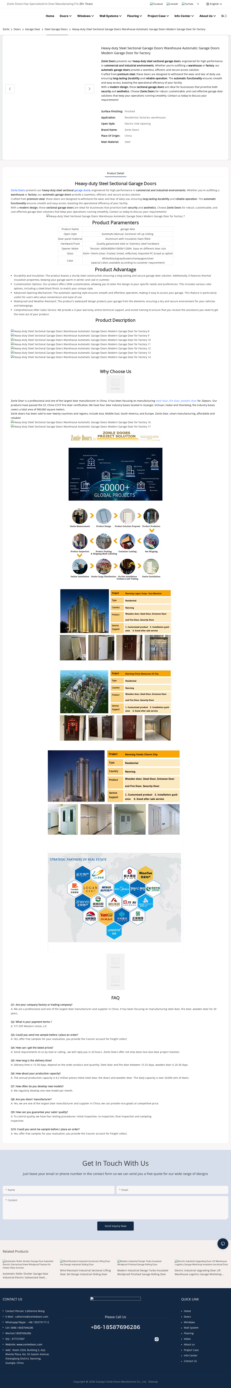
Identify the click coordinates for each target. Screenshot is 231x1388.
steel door (162, 400)
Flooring (189, 1333)
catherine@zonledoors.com (31, 1316)
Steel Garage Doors (56, 29)
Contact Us (190, 1361)
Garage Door (32, 29)
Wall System (191, 1327)
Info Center (190, 1355)
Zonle (6, 29)
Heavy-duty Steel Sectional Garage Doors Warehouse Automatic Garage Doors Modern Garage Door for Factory (138, 29)
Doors (17, 29)
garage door (81, 190)
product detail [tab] (115, 173)
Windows (189, 1322)
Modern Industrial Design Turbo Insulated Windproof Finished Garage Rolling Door (142, 1272)
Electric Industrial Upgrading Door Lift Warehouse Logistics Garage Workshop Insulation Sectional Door (198, 1272)
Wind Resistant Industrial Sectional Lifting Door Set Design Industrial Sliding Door (85, 1272)
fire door (174, 400)
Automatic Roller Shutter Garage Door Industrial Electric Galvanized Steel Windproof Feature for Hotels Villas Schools (29, 1275)
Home (187, 1311)
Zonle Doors (18, 190)
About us (189, 1344)
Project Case (191, 1350)
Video (187, 1339)
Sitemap (152, 1381)
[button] (226, 16)
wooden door (189, 400)
